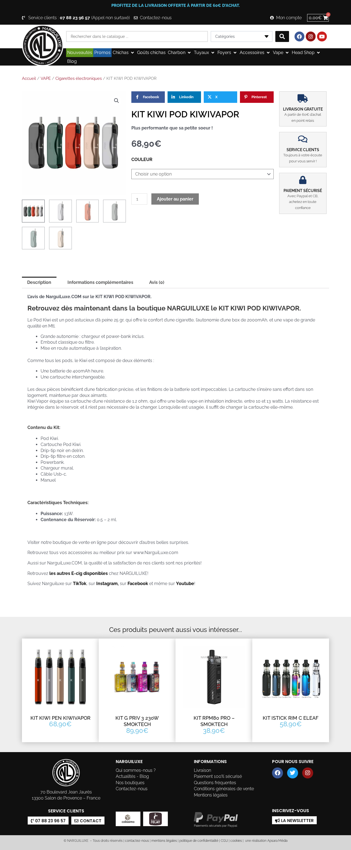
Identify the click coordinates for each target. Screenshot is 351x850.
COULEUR (141, 159)
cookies (236, 841)
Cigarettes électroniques (78, 78)
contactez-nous (136, 841)
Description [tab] (39, 282)
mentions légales (164, 841)
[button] (124, 52)
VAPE (46, 78)
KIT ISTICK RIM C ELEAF (291, 718)
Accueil (29, 78)
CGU (224, 841)
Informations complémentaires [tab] (100, 282)
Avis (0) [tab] (156, 282)
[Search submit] (282, 36)
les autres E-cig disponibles (79, 573)
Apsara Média (277, 841)
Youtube (185, 583)
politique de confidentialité (198, 841)
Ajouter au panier (175, 199)
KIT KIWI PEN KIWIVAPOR (60, 718)
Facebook (138, 583)
